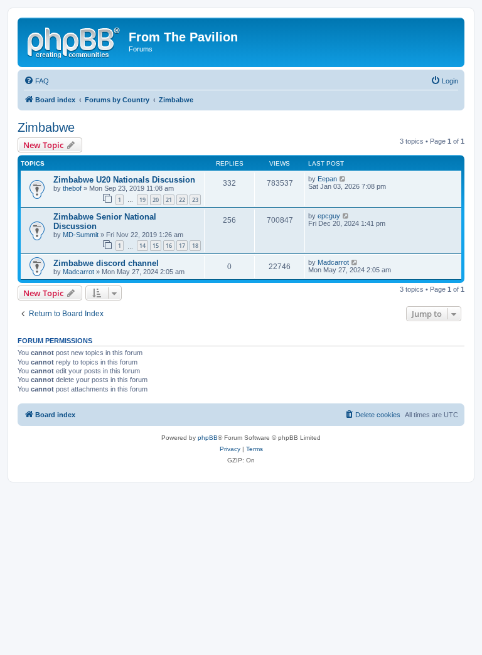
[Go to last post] (343, 179)
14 (142, 246)
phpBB (208, 437)
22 (182, 200)
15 (156, 246)
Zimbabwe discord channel (106, 263)
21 (169, 200)
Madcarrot (78, 271)
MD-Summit (81, 234)
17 (182, 246)
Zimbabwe (46, 127)
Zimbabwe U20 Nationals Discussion (124, 179)
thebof (72, 188)
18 (195, 246)
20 (156, 200)
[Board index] (75, 41)
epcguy (329, 216)
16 (169, 246)
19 (142, 200)
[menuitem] (36, 80)
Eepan (327, 179)
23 (195, 200)
